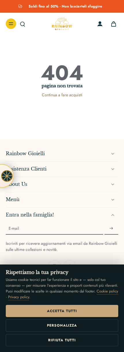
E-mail (14, 228)
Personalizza (62, 325)
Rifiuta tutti (62, 340)
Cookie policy (107, 291)
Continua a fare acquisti (62, 95)
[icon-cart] (112, 23)
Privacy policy (18, 297)
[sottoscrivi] (111, 229)
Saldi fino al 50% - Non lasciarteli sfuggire (65, 6)
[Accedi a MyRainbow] (100, 23)
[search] (22, 23)
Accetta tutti (62, 311)
